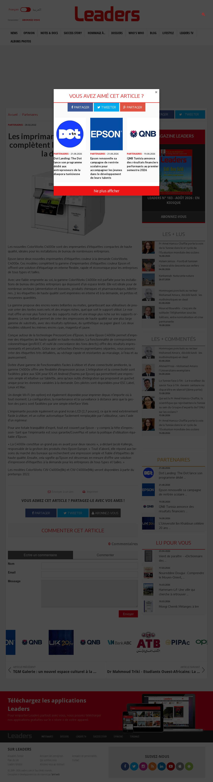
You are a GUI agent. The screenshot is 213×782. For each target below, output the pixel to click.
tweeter (108, 107)
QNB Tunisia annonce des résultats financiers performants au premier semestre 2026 (143, 164)
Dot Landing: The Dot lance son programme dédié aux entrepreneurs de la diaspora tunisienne (68, 166)
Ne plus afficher (106, 190)
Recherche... (152, 13)
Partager (81, 107)
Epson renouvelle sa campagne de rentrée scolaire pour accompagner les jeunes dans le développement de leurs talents (106, 168)
